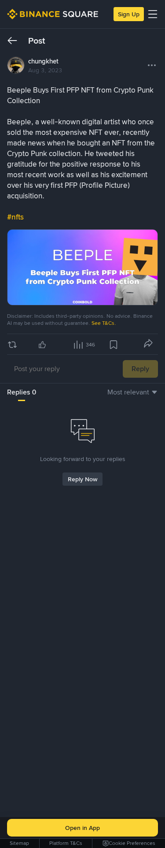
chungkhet (43, 61)
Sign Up (128, 14)
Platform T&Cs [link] (65, 843)
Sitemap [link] (19, 843)
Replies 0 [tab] (21, 392)
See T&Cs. (104, 323)
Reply (140, 368)
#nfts (15, 217)
